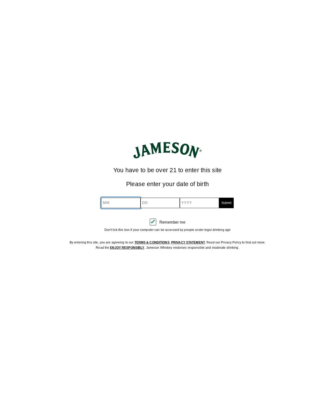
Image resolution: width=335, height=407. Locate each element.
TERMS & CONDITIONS (152, 242)
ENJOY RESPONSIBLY (127, 247)
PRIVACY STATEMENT (188, 242)
